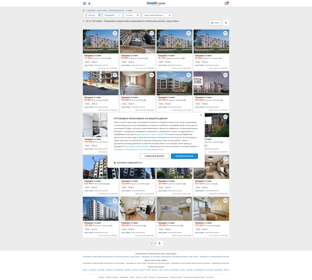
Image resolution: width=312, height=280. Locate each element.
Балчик (142, 270)
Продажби (124, 277)
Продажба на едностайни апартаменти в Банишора (103, 263)
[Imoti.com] (84, 11)
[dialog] (156, 140)
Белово (190, 270)
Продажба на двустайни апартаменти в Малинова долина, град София (111, 257)
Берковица (218, 270)
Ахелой (127, 270)
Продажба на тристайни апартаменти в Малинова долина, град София (169, 257)
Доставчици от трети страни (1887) (153, 134)
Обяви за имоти (112, 277)
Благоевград (229, 270)
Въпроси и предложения (159, 277)
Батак (166, 270)
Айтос (85, 270)
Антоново (101, 270)
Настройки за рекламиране (137, 146)
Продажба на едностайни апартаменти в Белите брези (148, 263)
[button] (128, 162)
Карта (217, 23)
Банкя (148, 270)
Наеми (132, 277)
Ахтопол (135, 270)
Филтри (91, 15)
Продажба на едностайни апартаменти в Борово (190, 263)
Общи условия (176, 277)
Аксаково (92, 270)
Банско (155, 270)
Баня (161, 270)
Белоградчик (199, 270)
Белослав (209, 270)
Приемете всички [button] (184, 156)
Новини (102, 277)
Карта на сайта (142, 277)
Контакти (209, 277)
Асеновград (118, 270)
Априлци (109, 270)
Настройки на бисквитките (126, 149)
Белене (183, 270)
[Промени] (119, 15)
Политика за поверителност (194, 277)
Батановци (174, 270)
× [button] (201, 115)
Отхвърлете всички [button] (154, 156)
